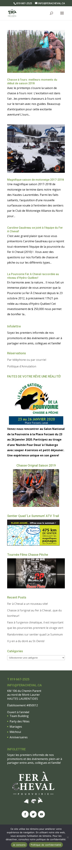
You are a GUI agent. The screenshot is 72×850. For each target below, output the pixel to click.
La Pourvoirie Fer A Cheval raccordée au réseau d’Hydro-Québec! (33, 275)
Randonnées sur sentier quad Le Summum (35, 634)
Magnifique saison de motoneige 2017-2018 (35, 179)
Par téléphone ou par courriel (26, 360)
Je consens (19, 844)
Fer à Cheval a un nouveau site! (27, 604)
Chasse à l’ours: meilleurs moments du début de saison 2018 (32, 81)
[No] (67, 837)
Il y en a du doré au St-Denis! (25, 641)
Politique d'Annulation (21, 366)
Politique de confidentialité (46, 844)
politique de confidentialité (51, 839)
